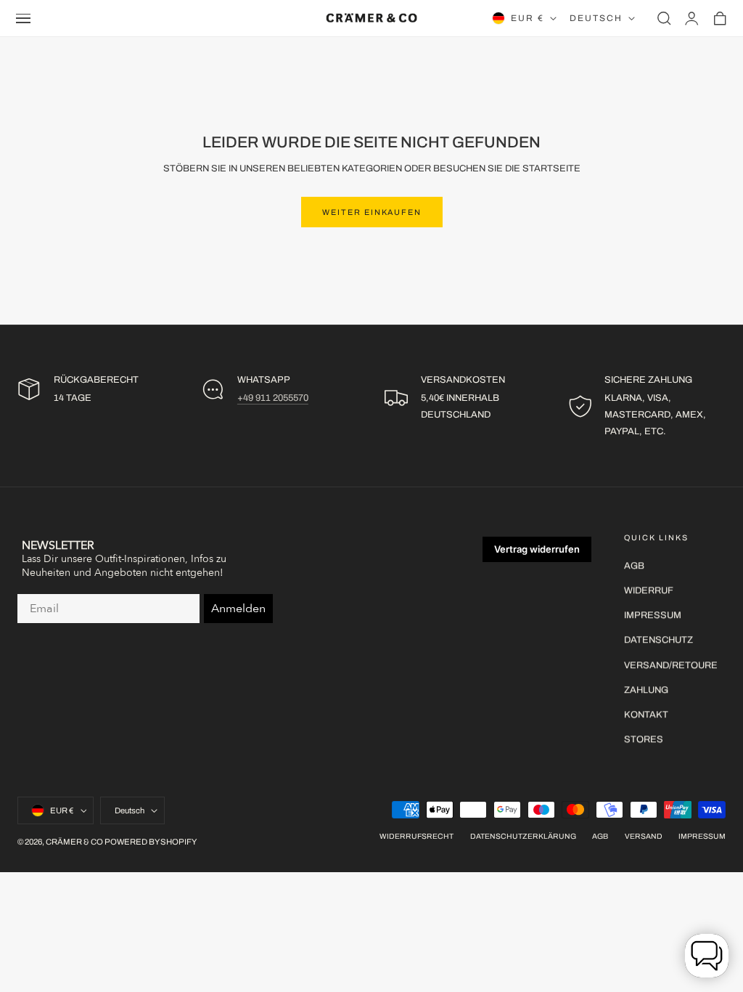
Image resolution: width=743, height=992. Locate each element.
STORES (643, 739)
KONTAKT (646, 715)
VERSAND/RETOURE (671, 665)
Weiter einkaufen (372, 212)
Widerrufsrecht (416, 836)
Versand (643, 836)
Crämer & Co (74, 841)
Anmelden (238, 609)
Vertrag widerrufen (537, 549)
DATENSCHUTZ (658, 640)
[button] (23, 18)
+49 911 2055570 (272, 398)
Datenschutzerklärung (523, 836)
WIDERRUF (648, 590)
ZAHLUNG (646, 690)
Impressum (702, 836)
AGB (634, 566)
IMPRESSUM (652, 615)
